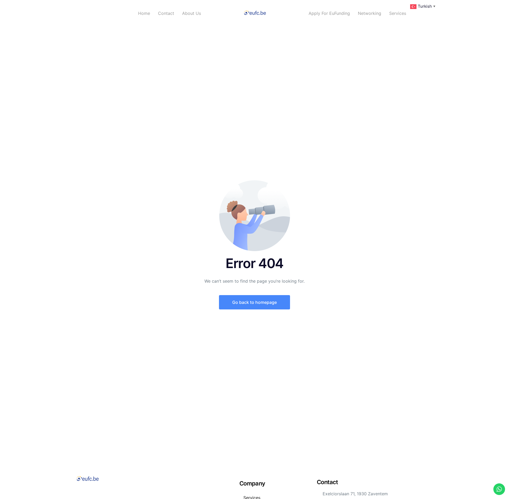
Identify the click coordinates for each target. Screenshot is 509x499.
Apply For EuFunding (329, 13)
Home (144, 13)
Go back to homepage (254, 302)
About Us (191, 13)
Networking (369, 13)
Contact (166, 13)
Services (397, 13)
